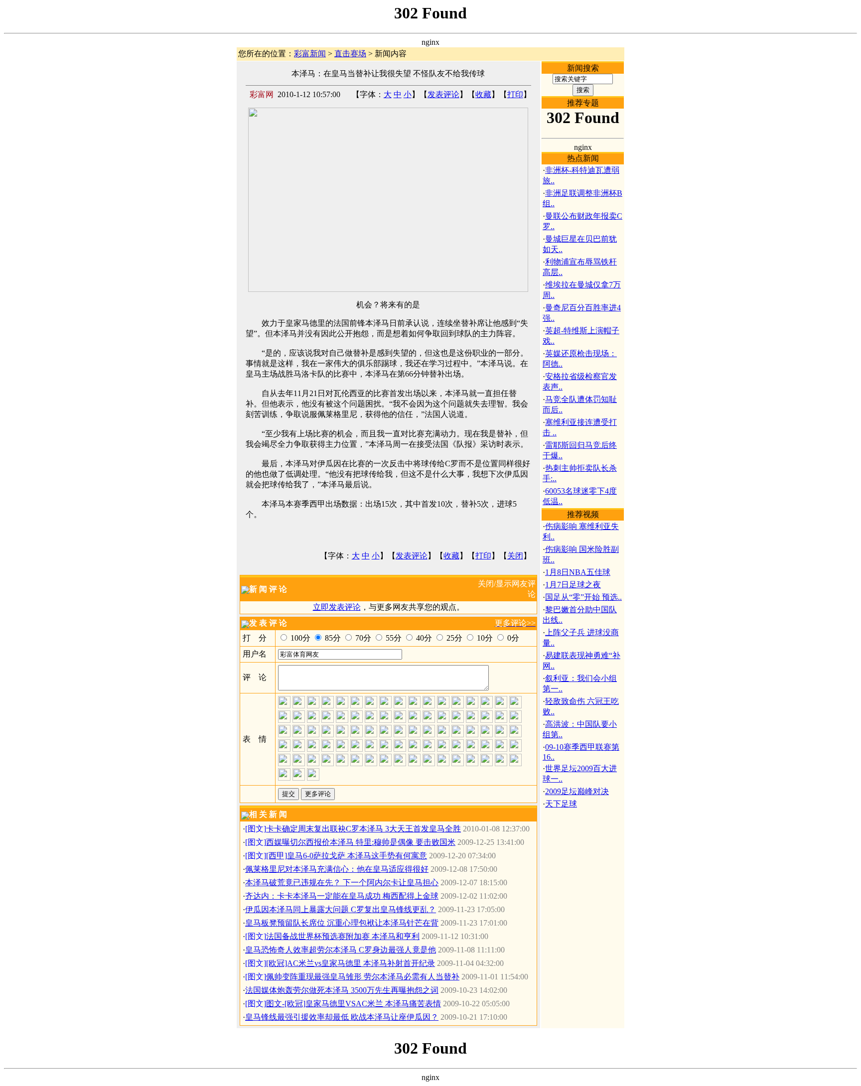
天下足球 (561, 804)
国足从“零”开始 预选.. (583, 597)
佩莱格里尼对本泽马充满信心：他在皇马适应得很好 (337, 869)
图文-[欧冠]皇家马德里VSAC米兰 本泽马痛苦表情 (353, 1003)
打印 (515, 94)
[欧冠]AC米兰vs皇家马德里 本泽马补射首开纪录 (350, 963)
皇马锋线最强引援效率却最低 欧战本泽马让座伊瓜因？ (341, 1017)
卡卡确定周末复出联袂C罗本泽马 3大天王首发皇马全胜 (363, 828)
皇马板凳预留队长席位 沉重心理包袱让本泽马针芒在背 (341, 923)
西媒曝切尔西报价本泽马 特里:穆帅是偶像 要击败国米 (360, 842)
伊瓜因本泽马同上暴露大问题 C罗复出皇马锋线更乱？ (340, 909)
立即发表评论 (337, 607)
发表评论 (443, 94)
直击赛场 (350, 53)
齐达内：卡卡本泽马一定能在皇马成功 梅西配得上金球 (341, 896)
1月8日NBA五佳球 (577, 572)
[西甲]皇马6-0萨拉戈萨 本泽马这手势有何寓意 (346, 855)
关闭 (515, 555)
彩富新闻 (310, 53)
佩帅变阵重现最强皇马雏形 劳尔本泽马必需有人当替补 (362, 976)
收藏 (483, 94)
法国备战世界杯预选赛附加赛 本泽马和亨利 (343, 936)
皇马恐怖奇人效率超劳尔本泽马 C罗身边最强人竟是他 (340, 950)
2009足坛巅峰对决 (577, 791)
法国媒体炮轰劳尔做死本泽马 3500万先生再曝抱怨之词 (341, 990)
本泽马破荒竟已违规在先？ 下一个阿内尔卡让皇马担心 (341, 882)
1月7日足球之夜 (573, 584)
